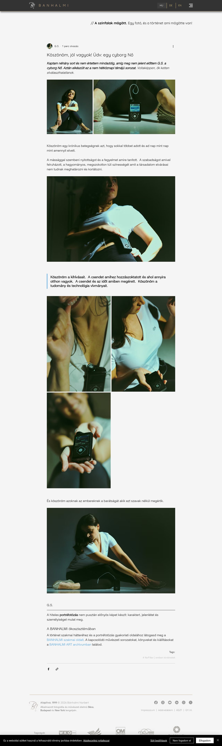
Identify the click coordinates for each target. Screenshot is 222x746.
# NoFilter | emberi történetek (159, 657)
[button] (191, 5)
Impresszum (148, 710)
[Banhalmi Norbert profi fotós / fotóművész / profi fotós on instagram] (163, 702)
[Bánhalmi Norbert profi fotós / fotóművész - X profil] (190, 702)
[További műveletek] (173, 46)
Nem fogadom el (182, 740)
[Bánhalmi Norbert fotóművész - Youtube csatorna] (170, 702)
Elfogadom (205, 740)
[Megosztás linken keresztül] (57, 669)
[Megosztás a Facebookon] (48, 669)
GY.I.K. (188, 710)
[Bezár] (218, 740)
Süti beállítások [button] (158, 740)
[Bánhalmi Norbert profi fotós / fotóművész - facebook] (156, 702)
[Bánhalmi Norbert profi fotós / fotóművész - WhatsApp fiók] (183, 702)
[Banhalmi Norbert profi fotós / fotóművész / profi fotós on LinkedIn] (176, 702)
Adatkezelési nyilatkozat (96, 740)
